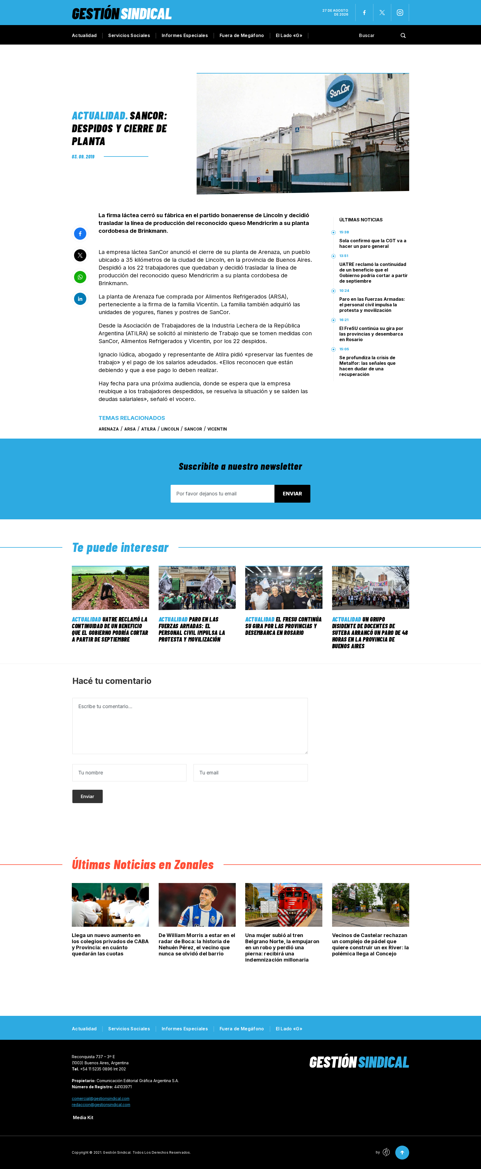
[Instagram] (400, 12)
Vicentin (217, 429)
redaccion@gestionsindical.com (101, 1104)
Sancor (193, 429)
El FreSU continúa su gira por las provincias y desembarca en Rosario (371, 334)
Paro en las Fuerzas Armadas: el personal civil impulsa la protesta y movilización (372, 304)
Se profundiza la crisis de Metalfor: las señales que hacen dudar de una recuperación (367, 366)
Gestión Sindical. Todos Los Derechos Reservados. (147, 1152)
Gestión (122, 13)
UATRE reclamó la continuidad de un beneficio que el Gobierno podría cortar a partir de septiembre (373, 272)
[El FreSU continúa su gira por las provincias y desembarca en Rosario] (284, 588)
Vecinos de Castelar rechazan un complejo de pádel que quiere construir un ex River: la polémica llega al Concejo (370, 944)
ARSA (130, 429)
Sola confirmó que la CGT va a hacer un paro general (372, 243)
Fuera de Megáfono (242, 35)
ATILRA (148, 429)
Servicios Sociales (129, 35)
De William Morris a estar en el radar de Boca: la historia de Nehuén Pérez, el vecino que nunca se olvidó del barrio (197, 944)
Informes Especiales (185, 35)
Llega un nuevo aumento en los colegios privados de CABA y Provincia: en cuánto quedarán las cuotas (110, 944)
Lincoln (170, 429)
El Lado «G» (289, 35)
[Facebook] (364, 12)
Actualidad (84, 35)
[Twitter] (382, 12)
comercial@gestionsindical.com (100, 1098)
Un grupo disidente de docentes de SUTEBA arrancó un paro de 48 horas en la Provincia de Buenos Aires (370, 632)
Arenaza (109, 429)
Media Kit (83, 1117)
